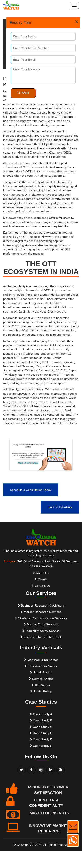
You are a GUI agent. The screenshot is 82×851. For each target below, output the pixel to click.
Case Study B (42, 720)
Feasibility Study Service (42, 630)
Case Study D (42, 733)
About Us (42, 573)
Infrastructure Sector (42, 666)
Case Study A (42, 714)
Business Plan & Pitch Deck (42, 637)
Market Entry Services (42, 624)
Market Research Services (42, 611)
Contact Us (42, 585)
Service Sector (42, 678)
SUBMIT (23, 93)
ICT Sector (42, 685)
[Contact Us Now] (73, 827)
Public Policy (42, 691)
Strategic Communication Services (42, 618)
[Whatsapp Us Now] (73, 840)
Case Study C (42, 726)
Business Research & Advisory (42, 605)
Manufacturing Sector (42, 659)
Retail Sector (42, 672)
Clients (42, 579)
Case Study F (42, 745)
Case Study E (42, 739)
